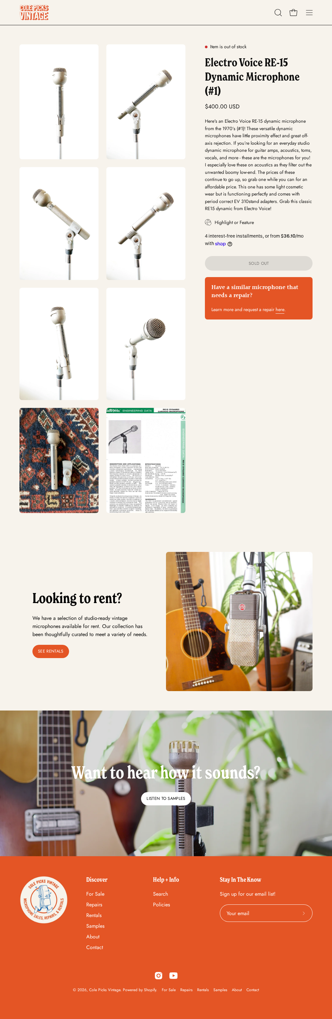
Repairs (94, 904)
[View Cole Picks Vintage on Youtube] (173, 975)
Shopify (150, 990)
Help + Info (166, 879)
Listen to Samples (166, 798)
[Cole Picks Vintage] (34, 12)
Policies (161, 904)
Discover (97, 879)
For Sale (95, 894)
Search (160, 894)
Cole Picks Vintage (104, 990)
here (280, 309)
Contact (94, 947)
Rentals (93, 915)
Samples (95, 926)
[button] (277, 12)
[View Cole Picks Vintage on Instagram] (158, 975)
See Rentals (51, 651)
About (93, 936)
